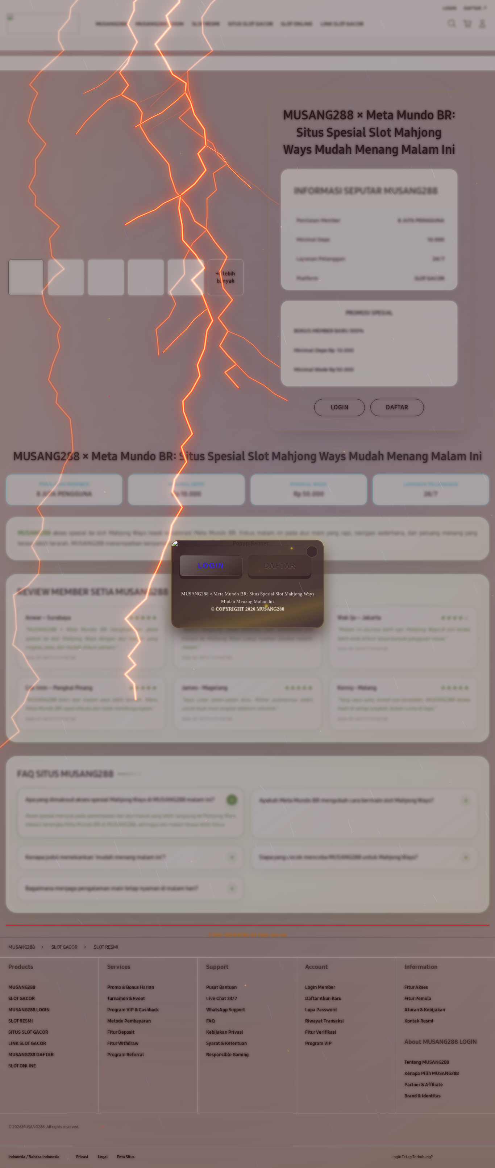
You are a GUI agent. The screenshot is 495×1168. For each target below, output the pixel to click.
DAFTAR (280, 565)
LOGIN (211, 565)
